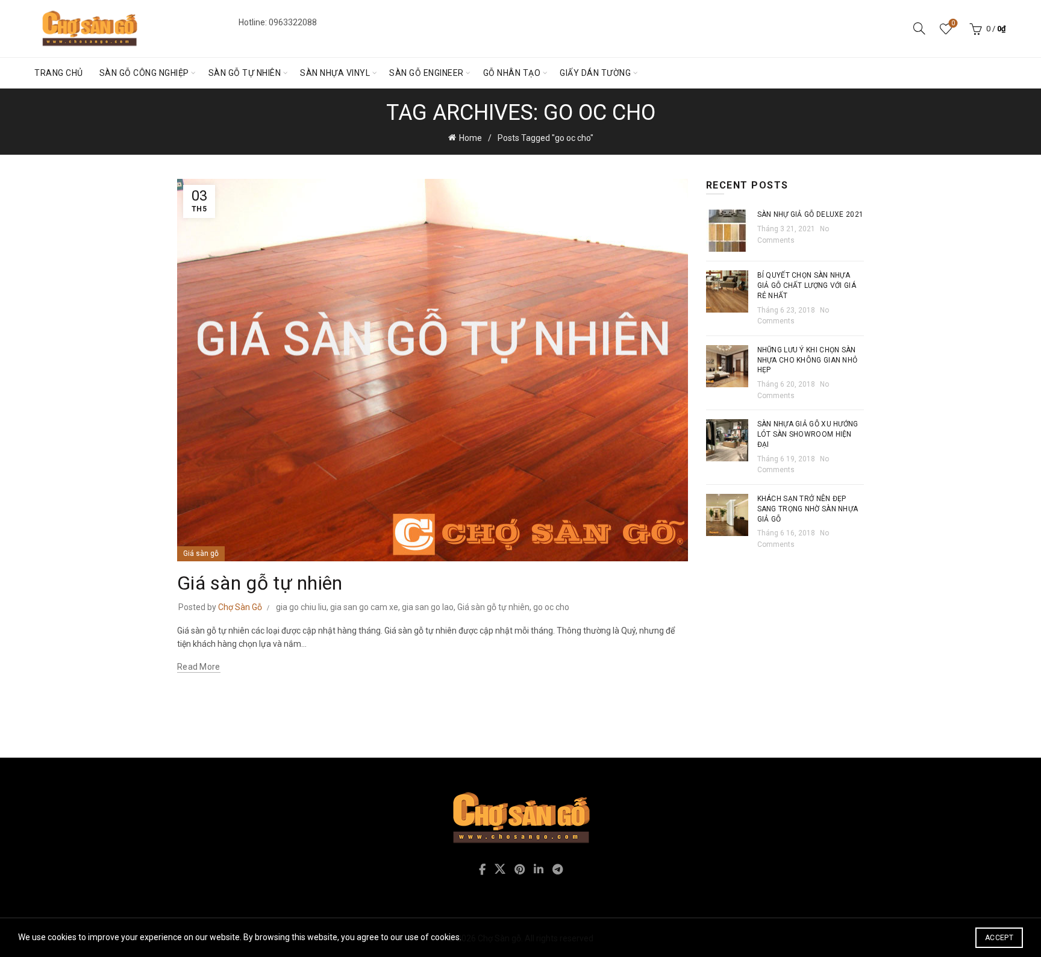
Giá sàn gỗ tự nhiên (260, 583)
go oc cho (551, 607)
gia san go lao (428, 607)
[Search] (919, 28)
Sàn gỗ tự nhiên (244, 73)
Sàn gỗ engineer (426, 73)
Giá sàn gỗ (201, 553)
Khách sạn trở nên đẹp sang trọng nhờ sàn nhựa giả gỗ (807, 508)
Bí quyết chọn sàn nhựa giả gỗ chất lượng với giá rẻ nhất (807, 285)
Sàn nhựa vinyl (335, 73)
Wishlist (953, 23)
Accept (999, 938)
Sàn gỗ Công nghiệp (144, 73)
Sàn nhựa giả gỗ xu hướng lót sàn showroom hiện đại (807, 434)
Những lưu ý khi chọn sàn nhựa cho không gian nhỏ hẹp (807, 360)
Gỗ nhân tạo (512, 73)
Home (470, 138)
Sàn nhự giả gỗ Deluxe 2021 (810, 214)
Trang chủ (58, 73)
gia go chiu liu (301, 607)
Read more (198, 667)
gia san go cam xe (364, 607)
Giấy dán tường (595, 73)
